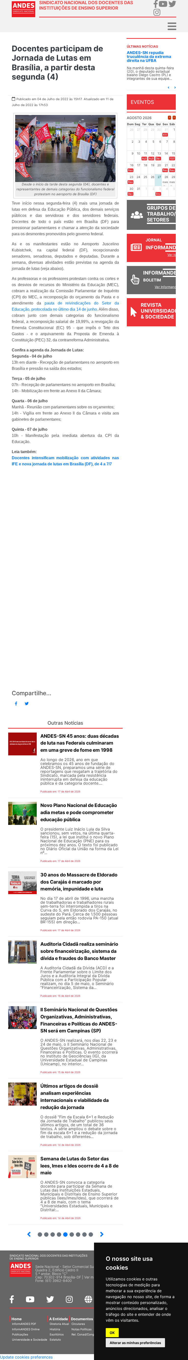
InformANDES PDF (24, 1324)
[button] (168, 87)
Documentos (82, 1319)
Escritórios (57, 1334)
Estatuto (55, 1339)
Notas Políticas (81, 1329)
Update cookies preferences (26, 1357)
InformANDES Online (26, 1329)
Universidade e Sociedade (29, 1339)
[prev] (169, 117)
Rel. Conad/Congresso (86, 1334)
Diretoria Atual (59, 1324)
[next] (174, 117)
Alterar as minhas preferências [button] (135, 1343)
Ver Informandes (167, 287)
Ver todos (174, 255)
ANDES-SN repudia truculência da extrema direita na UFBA (149, 56)
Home (17, 1319)
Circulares (78, 1324)
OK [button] (112, 1333)
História (55, 1329)
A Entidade (58, 1319)
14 (50, 1232)
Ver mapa (92, 1277)
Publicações (20, 1334)
